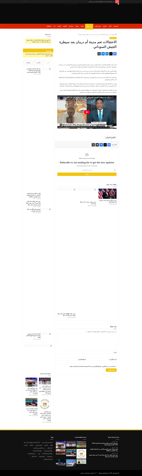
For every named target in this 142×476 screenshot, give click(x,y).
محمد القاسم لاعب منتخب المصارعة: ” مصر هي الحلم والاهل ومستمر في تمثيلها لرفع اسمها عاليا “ (45, 389)
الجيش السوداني (110, 137)
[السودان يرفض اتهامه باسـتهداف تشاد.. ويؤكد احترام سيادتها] (60, 462)
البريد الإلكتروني (113, 359)
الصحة (59, 26)
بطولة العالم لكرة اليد (37, 450)
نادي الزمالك (34, 456)
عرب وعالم (89, 26)
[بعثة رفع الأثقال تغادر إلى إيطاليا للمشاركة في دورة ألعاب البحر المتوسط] (31, 382)
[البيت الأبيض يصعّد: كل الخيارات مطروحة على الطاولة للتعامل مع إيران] (71, 463)
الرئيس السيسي (38, 445)
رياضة (82, 26)
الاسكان (46, 445)
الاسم (115, 352)
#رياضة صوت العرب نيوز (47, 442)
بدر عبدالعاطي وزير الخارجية (39, 448)
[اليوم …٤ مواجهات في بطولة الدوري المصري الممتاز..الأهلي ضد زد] (81, 444)
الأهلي (51, 445)
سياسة (105, 26)
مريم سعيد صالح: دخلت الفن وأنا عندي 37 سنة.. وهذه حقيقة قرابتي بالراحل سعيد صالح (33, 203)
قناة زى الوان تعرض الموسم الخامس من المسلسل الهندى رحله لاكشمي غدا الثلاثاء (34, 195)
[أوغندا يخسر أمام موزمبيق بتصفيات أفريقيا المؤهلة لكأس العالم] (46, 336)
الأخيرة (38, 62)
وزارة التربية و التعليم (48, 459)
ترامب (39, 453)
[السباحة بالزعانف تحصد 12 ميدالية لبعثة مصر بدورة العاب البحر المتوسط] (31, 402)
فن (54, 26)
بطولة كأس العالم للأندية (47, 453)
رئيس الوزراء (49, 456)
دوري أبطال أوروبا (31, 453)
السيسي (26, 445)
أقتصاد (64, 26)
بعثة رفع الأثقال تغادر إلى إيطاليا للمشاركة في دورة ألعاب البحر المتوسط (98, 1)
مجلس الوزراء (42, 456)
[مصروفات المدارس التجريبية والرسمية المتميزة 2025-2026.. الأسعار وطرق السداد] (46, 129)
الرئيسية (116, 26)
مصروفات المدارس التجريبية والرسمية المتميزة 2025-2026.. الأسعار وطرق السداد (34, 70)
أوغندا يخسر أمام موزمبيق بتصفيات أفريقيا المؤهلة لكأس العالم (33, 335)
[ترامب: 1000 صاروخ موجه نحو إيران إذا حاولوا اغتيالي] (107, 194)
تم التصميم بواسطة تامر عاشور (88, 473)
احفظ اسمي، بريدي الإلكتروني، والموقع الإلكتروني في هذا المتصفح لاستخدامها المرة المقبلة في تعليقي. (92, 366)
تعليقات (28, 62)
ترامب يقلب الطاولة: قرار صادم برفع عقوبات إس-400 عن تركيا (66, 314)
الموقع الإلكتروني (82, 359)
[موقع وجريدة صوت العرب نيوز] (71, 13)
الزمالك (31, 445)
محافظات (48, 26)
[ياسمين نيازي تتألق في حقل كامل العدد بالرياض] (46, 270)
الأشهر (48, 62)
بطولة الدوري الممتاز (48, 450)
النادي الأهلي (49, 448)
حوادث (77, 26)
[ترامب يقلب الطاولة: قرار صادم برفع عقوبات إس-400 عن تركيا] (66, 250)
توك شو (71, 26)
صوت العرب (97, 26)
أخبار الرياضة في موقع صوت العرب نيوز (32, 442)
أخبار (110, 26)
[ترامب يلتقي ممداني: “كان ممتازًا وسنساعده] (87, 194)
